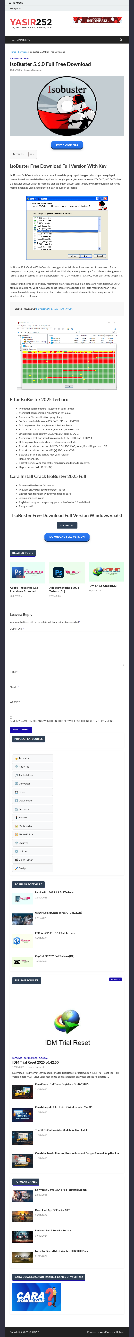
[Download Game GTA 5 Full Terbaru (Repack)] (22, 1196)
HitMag (120, 1332)
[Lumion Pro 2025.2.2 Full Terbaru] (22, 898)
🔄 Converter (22, 783)
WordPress (105, 1332)
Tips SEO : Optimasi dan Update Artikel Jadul (61, 1129)
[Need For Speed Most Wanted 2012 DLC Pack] (22, 1257)
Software (22, 51)
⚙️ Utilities (21, 851)
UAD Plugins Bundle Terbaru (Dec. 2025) (58, 912)
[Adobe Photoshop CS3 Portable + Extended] (27, 572)
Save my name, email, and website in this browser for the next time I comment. (62, 721)
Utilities (25, 58)
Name (14, 672)
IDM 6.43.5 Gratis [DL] (103, 585)
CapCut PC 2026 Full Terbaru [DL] (54, 955)
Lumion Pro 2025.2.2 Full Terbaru (54, 892)
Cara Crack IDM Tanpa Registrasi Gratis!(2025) (62, 1083)
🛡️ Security (21, 842)
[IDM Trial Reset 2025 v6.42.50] (67, 1022)
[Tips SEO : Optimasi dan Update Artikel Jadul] (22, 1138)
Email (14, 687)
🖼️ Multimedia (23, 825)
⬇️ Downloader (24, 800)
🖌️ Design (20, 868)
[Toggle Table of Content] (29, 154)
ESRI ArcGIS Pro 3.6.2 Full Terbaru (55, 932)
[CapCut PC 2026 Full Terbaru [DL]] (22, 962)
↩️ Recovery (22, 808)
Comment (17, 628)
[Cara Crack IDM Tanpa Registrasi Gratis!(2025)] (22, 1092)
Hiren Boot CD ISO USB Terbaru (54, 309)
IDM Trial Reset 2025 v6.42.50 (35, 1062)
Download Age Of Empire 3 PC (52, 1209)
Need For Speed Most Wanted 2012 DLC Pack (61, 1250)
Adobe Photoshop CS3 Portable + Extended (24, 589)
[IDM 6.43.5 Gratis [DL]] (106, 572)
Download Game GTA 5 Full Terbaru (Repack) (61, 1189)
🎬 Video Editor (24, 859)
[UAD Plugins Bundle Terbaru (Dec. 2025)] (22, 919)
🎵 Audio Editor (24, 775)
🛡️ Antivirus (22, 766)
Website (15, 702)
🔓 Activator (22, 758)
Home (13, 51)
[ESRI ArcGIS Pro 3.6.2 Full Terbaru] (22, 941)
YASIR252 (34, 1332)
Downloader (30, 1058)
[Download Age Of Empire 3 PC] (22, 1216)
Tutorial (43, 1058)
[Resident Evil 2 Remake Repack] (22, 1237)
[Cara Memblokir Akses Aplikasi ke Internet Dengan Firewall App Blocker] (22, 1161)
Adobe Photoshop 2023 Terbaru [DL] (64, 589)
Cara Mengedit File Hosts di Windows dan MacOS (63, 1106)
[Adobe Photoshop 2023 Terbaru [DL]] (67, 572)
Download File (67, 144)
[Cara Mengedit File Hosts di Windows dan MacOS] (22, 1115)
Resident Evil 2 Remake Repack (53, 1230)
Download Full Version (67, 536)
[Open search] (120, 40)
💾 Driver (20, 791)
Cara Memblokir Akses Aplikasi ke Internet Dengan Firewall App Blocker (77, 1153)
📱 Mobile (21, 817)
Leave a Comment (33, 70)
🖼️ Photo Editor (24, 834)
